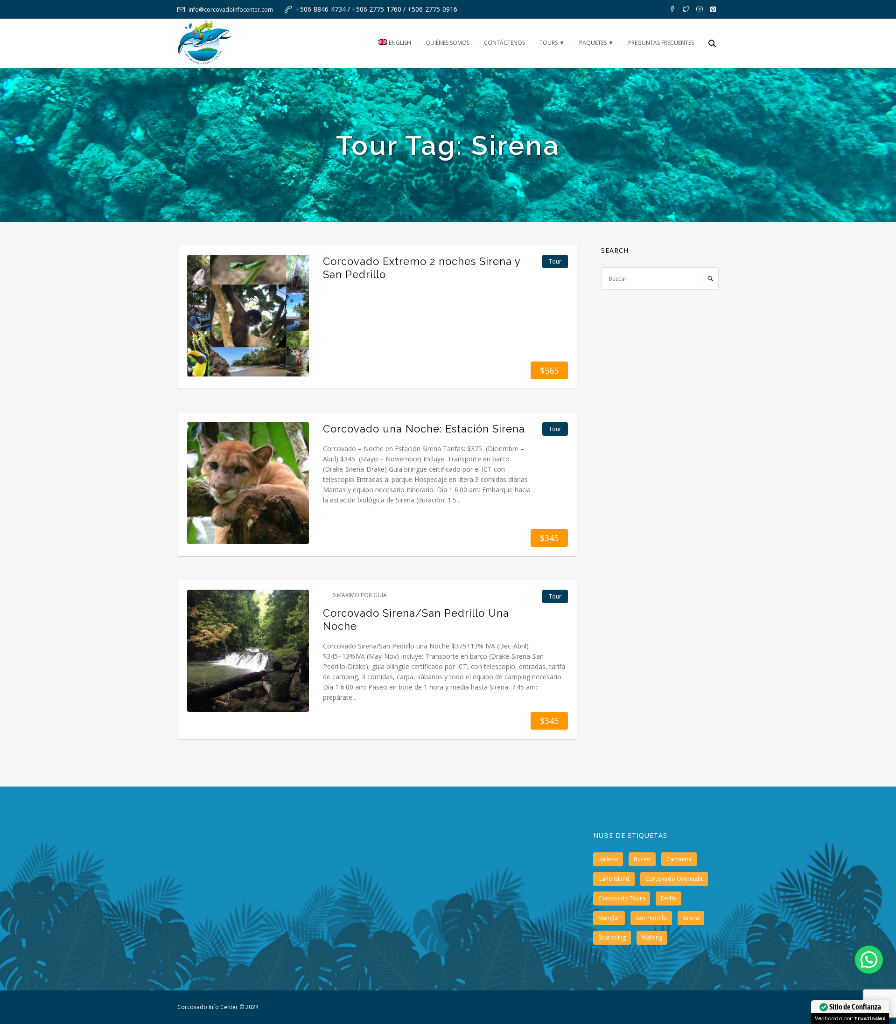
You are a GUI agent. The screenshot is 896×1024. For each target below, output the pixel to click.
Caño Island (614, 879)
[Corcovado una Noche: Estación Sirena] (248, 483)
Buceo (642, 859)
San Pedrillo (651, 918)
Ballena (608, 859)
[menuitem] (394, 43)
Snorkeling (612, 937)
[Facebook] (672, 9)
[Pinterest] (713, 9)
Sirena (691, 918)
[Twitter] (686, 9)
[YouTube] (699, 9)
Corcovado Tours (621, 898)
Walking (652, 937)
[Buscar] (712, 43)
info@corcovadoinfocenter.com (231, 10)
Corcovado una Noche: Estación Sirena (424, 429)
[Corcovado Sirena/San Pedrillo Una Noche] (248, 650)
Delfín (668, 898)
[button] (869, 960)
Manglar (609, 918)
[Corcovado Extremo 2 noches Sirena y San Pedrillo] (248, 315)
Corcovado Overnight (674, 879)
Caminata (679, 859)
